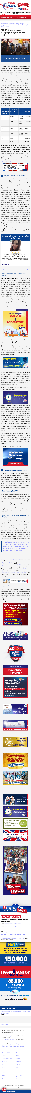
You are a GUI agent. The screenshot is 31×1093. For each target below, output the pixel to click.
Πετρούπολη (16, 1046)
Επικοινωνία (19, 1070)
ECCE (3, 1070)
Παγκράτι (11, 1043)
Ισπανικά (18, 1064)
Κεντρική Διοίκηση (6, 1036)
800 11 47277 (19, 934)
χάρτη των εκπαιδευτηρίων (13, 927)
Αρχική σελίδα (4, 23)
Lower (25, 266)
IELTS (3, 1076)
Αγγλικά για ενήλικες (7, 1058)
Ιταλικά (17, 1067)
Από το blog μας (8, 1008)
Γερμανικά (18, 1061)
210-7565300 (6, 934)
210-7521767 (13, 1039)
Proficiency (20, 565)
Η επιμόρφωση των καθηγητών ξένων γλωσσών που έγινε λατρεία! (15, 1012)
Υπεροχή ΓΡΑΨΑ (6, 1052)
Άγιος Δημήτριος (6, 1045)
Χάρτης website (19, 1079)
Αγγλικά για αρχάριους (7, 565)
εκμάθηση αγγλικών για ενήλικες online (14, 572)
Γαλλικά (18, 1058)
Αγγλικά (4, 1055)
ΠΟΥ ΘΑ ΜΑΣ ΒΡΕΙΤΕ (20, 17)
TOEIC (3, 1073)
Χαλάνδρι (22, 1046)
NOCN (17, 1055)
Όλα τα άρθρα (4, 1024)
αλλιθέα (20, 1045)
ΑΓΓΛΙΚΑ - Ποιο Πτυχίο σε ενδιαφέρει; (17, 25)
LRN (3, 1079)
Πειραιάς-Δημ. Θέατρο (7, 1046)
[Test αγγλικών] (15, 835)
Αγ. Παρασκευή (13, 1045)
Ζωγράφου (17, 1043)
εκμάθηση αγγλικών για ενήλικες (11, 559)
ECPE (3, 1064)
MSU (17, 1052)
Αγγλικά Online (19, 1076)
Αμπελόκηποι (23, 1043)
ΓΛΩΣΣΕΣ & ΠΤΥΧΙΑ (6, 17)
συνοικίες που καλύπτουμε (13, 924)
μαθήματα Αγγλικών (6, 563)
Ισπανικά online (19, 1073)
